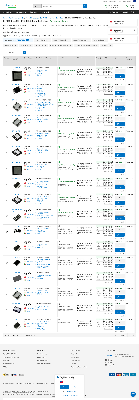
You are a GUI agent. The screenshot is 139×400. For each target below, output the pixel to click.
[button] (8, 12)
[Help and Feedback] (133, 394)
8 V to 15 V (40, 166)
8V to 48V (40, 90)
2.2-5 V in (40, 230)
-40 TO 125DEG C (42, 309)
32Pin (39, 75)
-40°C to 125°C (42, 95)
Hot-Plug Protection (43, 217)
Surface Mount (41, 93)
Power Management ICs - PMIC (36, 18)
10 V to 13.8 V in (42, 184)
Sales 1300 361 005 (9, 354)
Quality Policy (75, 360)
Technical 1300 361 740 (11, 357)
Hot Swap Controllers (56, 18)
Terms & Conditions (42, 383)
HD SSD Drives (41, 214)
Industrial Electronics (43, 264)
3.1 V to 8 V (40, 200)
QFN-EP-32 (40, 168)
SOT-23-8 (40, 186)
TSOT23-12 (40, 247)
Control (39, 261)
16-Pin (39, 233)
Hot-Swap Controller (43, 133)
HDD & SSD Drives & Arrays (45, 104)
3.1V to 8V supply (42, 292)
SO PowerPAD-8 (42, 268)
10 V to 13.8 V (41, 136)
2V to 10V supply (42, 150)
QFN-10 (39, 219)
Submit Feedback (9, 363)
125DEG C (40, 278)
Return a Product (43, 360)
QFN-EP (39, 73)
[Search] (85, 6)
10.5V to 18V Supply (43, 266)
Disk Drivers (41, 107)
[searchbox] (62, 6)
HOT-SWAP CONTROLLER (45, 275)
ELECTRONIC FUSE (43, 306)
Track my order (42, 354)
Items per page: (10, 335)
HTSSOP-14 (40, 96)
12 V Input (40, 109)
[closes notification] (134, 4)
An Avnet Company (9, 391)
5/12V (39, 277)
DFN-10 (39, 110)
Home (5, 18)
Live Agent (6, 360)
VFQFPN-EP (41, 232)
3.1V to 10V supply (42, 119)
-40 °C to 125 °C (42, 169)
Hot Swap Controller (43, 102)
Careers (73, 363)
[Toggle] (5, 36)
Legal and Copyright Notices (25, 383)
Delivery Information (44, 363)
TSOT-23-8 (40, 328)
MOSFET (40, 88)
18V (38, 308)
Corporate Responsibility (79, 367)
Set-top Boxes (41, 105)
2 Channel (40, 326)
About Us (74, 354)
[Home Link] (10, 6)
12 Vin (39, 72)
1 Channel (40, 92)
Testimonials (75, 357)
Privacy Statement (8, 383)
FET (38, 325)
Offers (105, 1)
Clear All (24, 32)
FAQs (5, 367)
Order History (41, 357)
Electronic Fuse (42, 70)
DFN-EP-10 (40, 138)
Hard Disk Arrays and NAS (45, 215)
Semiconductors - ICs (16, 18)
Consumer (40, 263)
